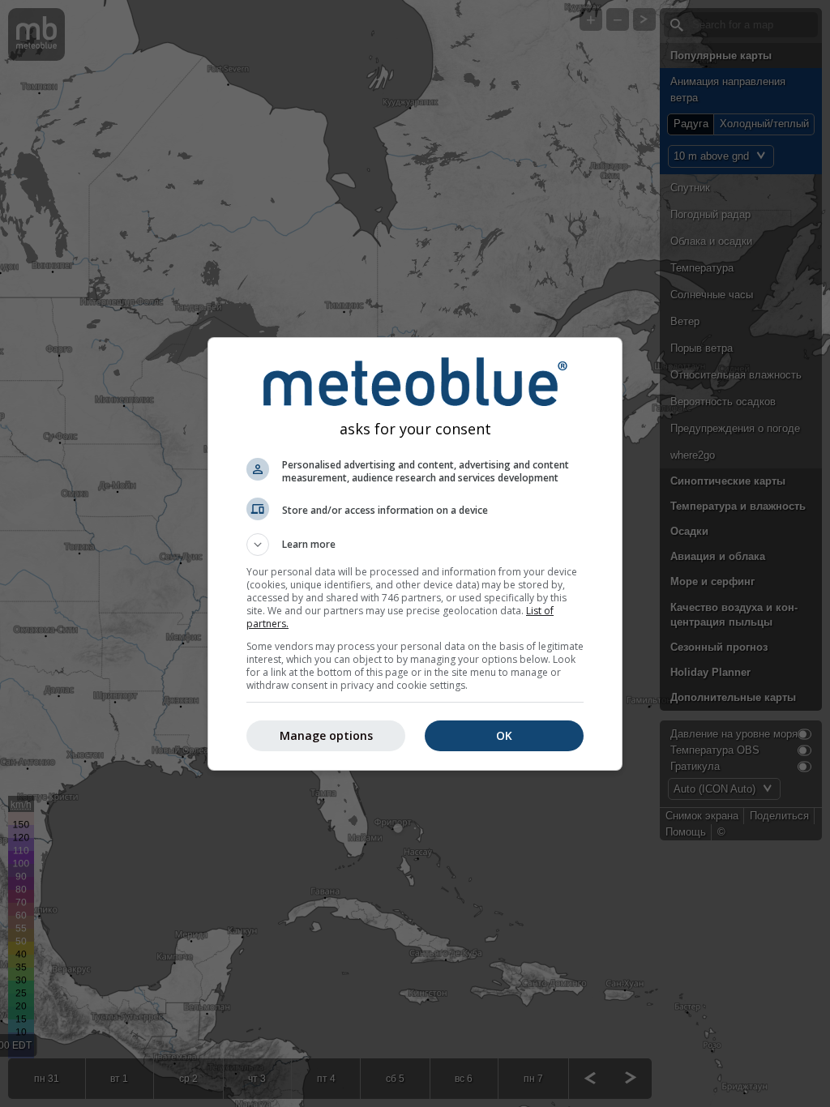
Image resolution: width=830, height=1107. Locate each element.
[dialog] (415, 554)
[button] (415, 544)
